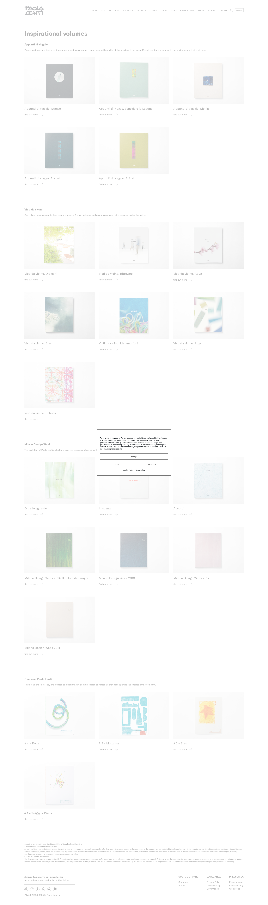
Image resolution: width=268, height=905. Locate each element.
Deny (117, 464)
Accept (134, 456)
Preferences (151, 464)
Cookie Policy (128, 470)
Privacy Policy (140, 470)
